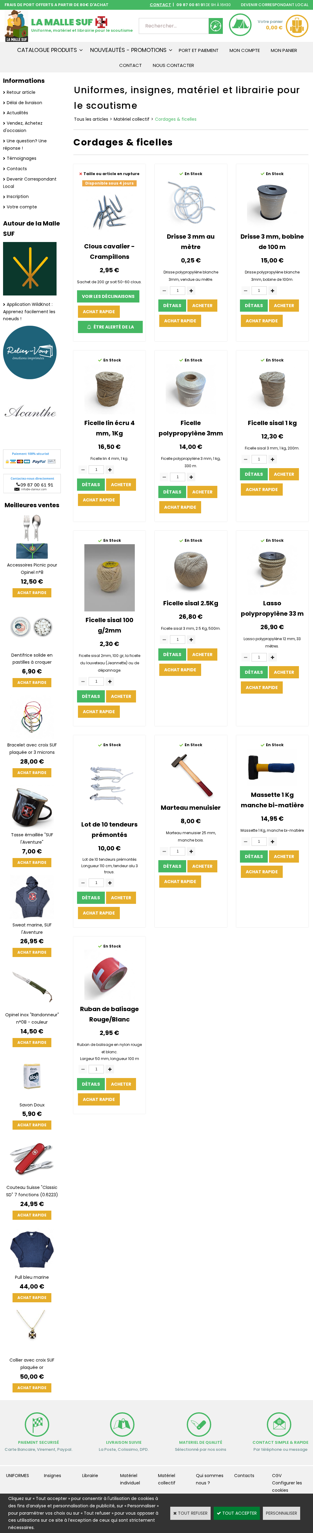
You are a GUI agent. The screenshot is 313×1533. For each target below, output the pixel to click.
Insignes (52, 1475)
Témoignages (21, 158)
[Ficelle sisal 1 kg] (272, 413)
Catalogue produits (47, 50)
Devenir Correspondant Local (30, 182)
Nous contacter (173, 65)
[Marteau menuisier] (191, 797)
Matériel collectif (131, 119)
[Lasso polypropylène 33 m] (272, 593)
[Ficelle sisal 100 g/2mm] (109, 610)
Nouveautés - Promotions (128, 50)
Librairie (90, 1475)
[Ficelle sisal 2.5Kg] (191, 593)
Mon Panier (284, 50)
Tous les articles (91, 119)
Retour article (21, 92)
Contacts (17, 169)
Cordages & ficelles (176, 119)
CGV (277, 1475)
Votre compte (22, 207)
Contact (130, 65)
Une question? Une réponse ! (25, 144)
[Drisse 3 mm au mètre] (191, 226)
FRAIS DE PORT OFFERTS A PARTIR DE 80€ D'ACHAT (57, 5)
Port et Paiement (199, 50)
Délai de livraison (24, 103)
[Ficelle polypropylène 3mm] (191, 413)
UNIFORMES (17, 1475)
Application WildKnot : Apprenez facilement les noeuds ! (29, 311)
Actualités (17, 113)
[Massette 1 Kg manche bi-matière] (272, 785)
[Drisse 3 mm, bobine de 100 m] (272, 226)
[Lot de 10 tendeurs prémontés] (109, 814)
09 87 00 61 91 (190, 5)
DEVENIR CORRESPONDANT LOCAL (274, 5)
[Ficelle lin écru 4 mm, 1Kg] (109, 413)
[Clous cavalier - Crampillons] (109, 236)
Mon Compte (245, 50)
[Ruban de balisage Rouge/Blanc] (109, 999)
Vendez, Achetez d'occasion (22, 127)
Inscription (18, 196)
